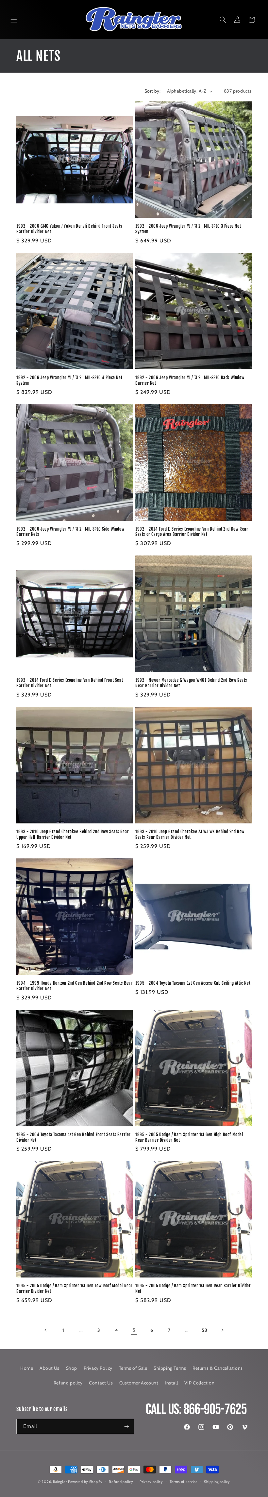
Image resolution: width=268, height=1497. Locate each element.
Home (26, 1368)
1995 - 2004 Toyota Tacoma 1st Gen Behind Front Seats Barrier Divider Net (73, 1137)
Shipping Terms (170, 1368)
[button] (14, 19)
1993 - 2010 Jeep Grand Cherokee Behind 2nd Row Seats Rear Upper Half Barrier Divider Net (72, 834)
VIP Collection (199, 1383)
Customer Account (139, 1383)
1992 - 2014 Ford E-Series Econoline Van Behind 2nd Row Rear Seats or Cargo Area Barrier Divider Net (191, 531)
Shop (71, 1368)
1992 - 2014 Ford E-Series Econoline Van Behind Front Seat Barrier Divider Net (69, 683)
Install (171, 1383)
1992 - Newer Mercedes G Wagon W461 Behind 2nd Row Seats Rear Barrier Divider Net (191, 683)
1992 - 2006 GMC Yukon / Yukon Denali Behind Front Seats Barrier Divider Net (69, 228)
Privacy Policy (98, 1368)
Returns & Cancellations (218, 1368)
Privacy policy (151, 1481)
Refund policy (68, 1383)
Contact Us (101, 1383)
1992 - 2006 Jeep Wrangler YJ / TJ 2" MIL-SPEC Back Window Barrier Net (189, 380)
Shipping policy (217, 1481)
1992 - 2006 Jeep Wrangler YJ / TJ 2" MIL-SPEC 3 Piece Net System (188, 228)
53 (204, 1330)
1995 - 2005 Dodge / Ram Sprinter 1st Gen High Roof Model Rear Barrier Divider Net (189, 1137)
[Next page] (222, 1330)
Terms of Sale (133, 1368)
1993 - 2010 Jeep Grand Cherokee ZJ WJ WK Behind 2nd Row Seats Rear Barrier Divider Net (189, 834)
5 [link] (134, 1330)
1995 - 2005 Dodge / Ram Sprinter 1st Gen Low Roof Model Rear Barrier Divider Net (74, 1288)
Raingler (60, 1481)
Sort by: (152, 91)
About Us (49, 1368)
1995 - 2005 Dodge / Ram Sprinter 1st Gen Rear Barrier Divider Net (193, 1288)
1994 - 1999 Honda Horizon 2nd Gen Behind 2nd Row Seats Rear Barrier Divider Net (74, 985)
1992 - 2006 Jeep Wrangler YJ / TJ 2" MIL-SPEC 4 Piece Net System (69, 380)
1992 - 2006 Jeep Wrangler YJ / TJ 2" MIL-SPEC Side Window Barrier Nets (70, 531)
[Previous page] (46, 1330)
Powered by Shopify (85, 1481)
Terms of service (184, 1481)
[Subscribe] (126, 1426)
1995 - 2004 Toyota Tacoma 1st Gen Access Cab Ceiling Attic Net (192, 983)
